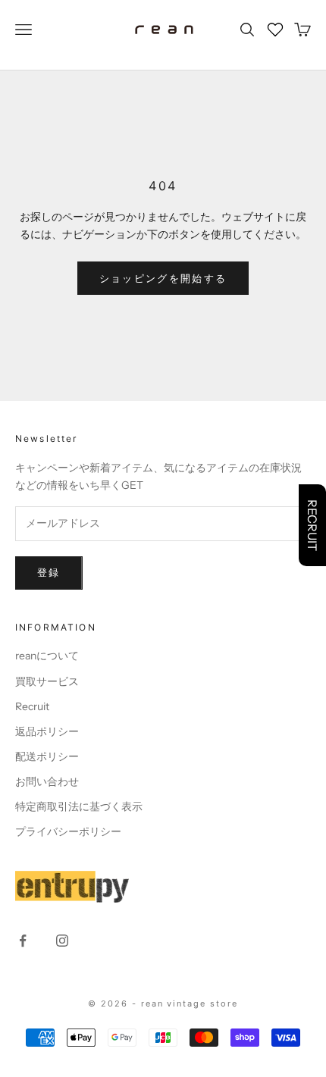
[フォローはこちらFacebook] (22, 940)
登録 (49, 572)
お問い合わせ (47, 781)
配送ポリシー (47, 756)
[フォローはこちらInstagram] (62, 940)
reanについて (47, 655)
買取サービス (47, 681)
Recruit (32, 706)
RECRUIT (312, 525)
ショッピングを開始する (163, 278)
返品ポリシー (47, 731)
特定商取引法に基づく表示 (79, 806)
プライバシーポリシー (68, 831)
